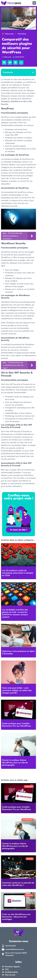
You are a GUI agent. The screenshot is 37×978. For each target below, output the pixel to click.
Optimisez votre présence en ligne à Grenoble (18, 652)
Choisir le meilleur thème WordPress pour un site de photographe (15, 762)
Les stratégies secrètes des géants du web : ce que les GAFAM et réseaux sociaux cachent (15, 613)
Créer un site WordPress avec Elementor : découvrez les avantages (16, 917)
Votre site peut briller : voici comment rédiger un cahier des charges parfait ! (17, 690)
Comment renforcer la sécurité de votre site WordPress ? (18, 884)
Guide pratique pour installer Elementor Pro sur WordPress (16, 724)
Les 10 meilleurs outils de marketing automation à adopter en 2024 (17, 573)
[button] (34, 3)
